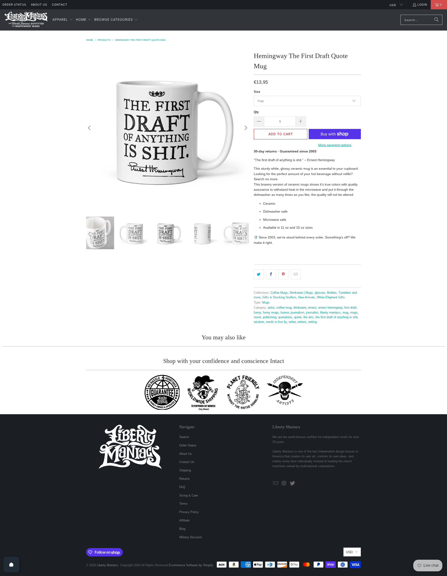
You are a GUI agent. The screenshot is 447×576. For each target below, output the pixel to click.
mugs (354, 312)
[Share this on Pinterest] (283, 274)
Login (422, 4)
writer (292, 322)
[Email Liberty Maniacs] (275, 483)
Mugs (266, 302)
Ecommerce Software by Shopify (191, 565)
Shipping (185, 470)
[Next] (245, 128)
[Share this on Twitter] (259, 274)
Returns (184, 478)
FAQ (182, 487)
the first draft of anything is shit (336, 317)
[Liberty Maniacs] (26, 20)
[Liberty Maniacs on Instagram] (284, 483)
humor (285, 312)
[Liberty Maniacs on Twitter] (292, 483)
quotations (285, 317)
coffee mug (283, 307)
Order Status (14, 4)
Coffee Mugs (279, 292)
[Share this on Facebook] (271, 274)
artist (271, 307)
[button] (62, 19)
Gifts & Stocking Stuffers (279, 297)
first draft (350, 307)
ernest (312, 307)
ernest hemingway (330, 307)
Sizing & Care (188, 495)
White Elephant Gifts (331, 297)
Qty (256, 112)
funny (257, 312)
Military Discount (190, 537)
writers (302, 322)
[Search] (436, 20)
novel (257, 317)
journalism (297, 312)
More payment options (334, 145)
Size (257, 91)
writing (312, 322)
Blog (182, 529)
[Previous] (89, 128)
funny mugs (271, 312)
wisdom (259, 322)
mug (345, 312)
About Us (39, 4)
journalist (312, 312)
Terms (183, 503)
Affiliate (184, 520)
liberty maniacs (330, 312)
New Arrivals (306, 297)
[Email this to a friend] (296, 274)
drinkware (299, 307)
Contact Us (186, 462)
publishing (269, 317)
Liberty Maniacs (107, 565)
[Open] (11, 565)
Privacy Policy (189, 512)
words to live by (276, 322)
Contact (59, 4)
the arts (308, 317)
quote (297, 317)
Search (184, 437)
